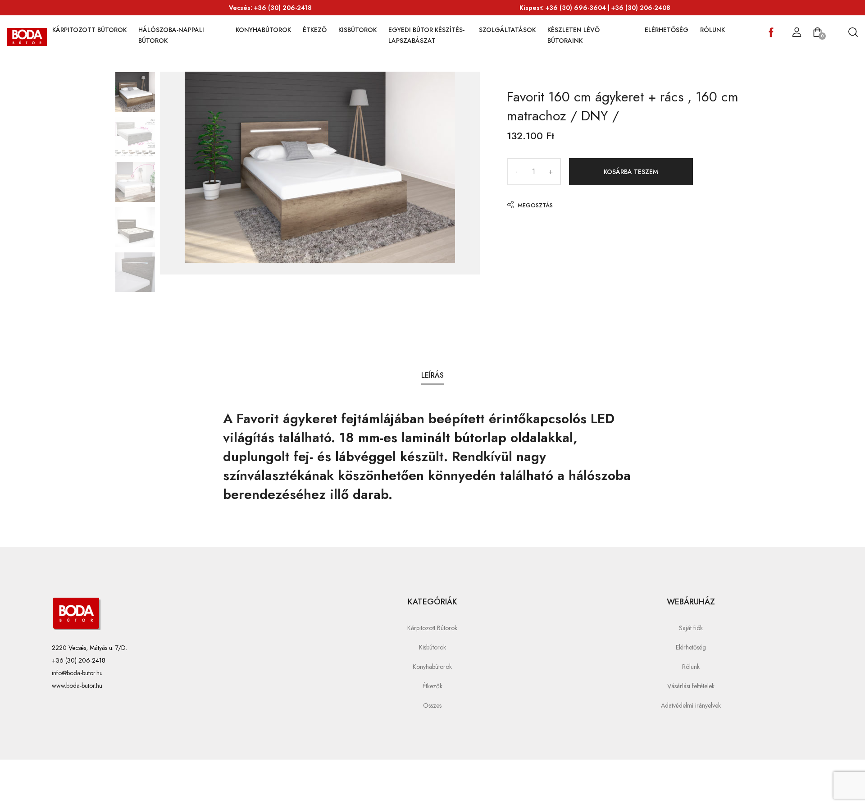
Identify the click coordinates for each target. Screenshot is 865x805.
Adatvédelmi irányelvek (691, 705)
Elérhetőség (666, 29)
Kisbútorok (357, 29)
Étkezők (432, 686)
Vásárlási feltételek (691, 686)
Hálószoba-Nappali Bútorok (171, 35)
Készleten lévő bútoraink (573, 35)
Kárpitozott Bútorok (89, 29)
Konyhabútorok (263, 29)
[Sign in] (796, 32)
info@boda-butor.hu (77, 672)
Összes (432, 705)
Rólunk (712, 29)
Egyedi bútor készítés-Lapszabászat (426, 35)
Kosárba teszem (631, 171)
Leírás (432, 375)
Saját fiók (691, 627)
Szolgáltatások (507, 29)
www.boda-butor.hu (77, 685)
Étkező (315, 29)
